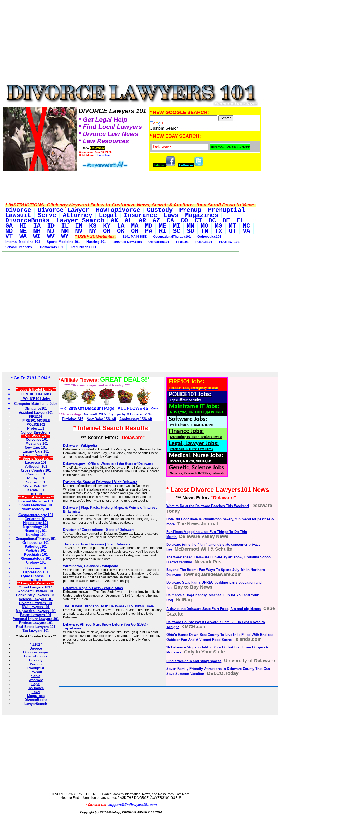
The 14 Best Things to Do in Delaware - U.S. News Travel (109, 606)
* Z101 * (35, 644)
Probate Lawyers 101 (36, 623)
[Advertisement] (131, 43)
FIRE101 (182, 242)
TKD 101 (35, 494)
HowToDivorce (35, 656)
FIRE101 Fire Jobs (35, 394)
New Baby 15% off (101, 419)
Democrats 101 (50, 247)
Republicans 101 (83, 247)
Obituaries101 (158, 242)
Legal (35, 684)
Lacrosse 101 (35, 462)
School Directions (18, 247)
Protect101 (35, 428)
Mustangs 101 (35, 443)
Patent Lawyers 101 (35, 615)
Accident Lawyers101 (36, 413)
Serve (35, 676)
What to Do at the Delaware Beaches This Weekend (207, 506)
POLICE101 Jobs (36, 399)
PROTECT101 (229, 242)
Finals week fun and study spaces (193, 661)
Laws (36, 692)
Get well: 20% (95, 414)
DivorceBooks (36, 700)
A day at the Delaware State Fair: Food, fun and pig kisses (213, 609)
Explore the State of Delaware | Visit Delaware (100, 482)
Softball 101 (35, 482)
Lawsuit (36, 672)
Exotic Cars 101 (35, 455)
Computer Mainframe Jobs (35, 404)
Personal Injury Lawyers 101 (36, 619)
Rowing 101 (35, 474)
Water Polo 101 (35, 486)
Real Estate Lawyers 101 (35, 627)
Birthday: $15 (72, 419)
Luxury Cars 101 (36, 451)
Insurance (36, 688)
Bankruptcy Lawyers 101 (36, 595)
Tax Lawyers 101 (35, 631)
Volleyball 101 (36, 466)
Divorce (36, 648)
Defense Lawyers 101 (36, 599)
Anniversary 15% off (135, 419)
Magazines (36, 696)
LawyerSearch (35, 704)
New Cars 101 (36, 447)
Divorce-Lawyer (35, 652)
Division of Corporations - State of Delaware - (100, 530)
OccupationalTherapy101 (172, 236)
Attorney (36, 680)
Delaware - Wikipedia (80, 446)
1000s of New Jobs (127, 242)
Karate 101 (35, 490)
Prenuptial (35, 668)
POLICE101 (203, 242)
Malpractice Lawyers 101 (36, 611)
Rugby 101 (35, 478)
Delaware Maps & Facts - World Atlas (93, 588)
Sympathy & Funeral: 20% (130, 414)
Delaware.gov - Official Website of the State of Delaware (108, 464)
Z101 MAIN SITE (135, 236)
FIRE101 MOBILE (35, 420)
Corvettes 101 (36, 439)
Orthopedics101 (209, 236)
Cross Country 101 (36, 470)
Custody (35, 660)
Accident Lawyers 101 (35, 591)
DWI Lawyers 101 (36, 607)
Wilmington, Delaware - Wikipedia (90, 566)
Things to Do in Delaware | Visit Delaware (96, 544)
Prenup (36, 664)
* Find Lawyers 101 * (35, 587)
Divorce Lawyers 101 (35, 603)
